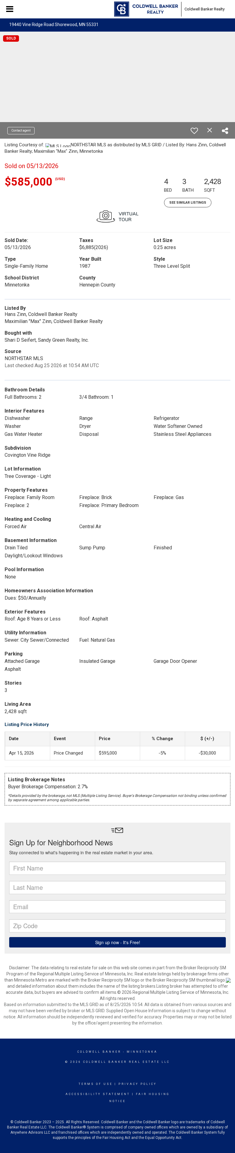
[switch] (194, 130)
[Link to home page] (146, 9)
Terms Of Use (96, 1084)
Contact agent (21, 130)
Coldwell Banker (99, 1051)
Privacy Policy (137, 1084)
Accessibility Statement (97, 1094)
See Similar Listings (187, 203)
